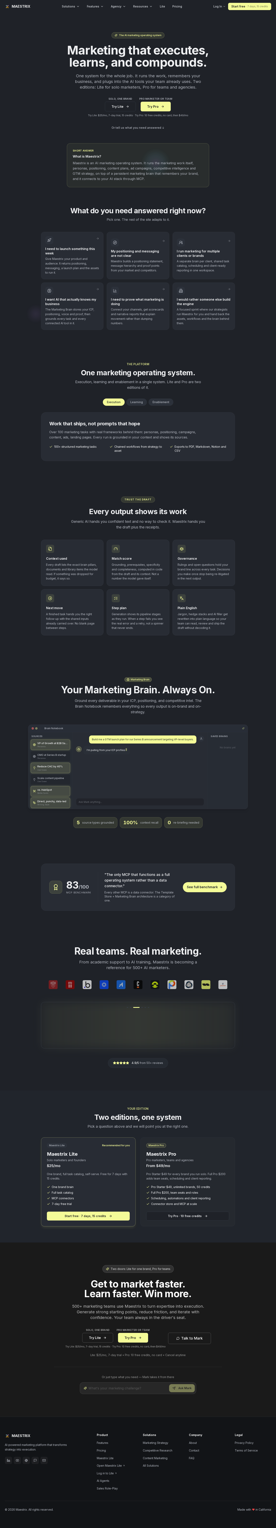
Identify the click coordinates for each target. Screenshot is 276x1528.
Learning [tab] (136, 402)
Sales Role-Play (107, 1488)
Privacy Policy (244, 1442)
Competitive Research (157, 1450)
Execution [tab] (114, 402)
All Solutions (151, 1465)
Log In (217, 6)
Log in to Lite (105, 1473)
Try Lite (117, 107)
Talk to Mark (192, 1338)
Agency (116, 6)
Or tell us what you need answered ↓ (138, 127)
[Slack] (26, 1460)
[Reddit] (35, 1460)
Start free (249, 6)
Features (93, 6)
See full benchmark (202, 887)
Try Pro (153, 107)
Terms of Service (246, 1450)
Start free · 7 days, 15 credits (85, 1216)
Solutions (68, 6)
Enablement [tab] (161, 402)
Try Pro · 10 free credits (185, 1216)
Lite (162, 6)
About (193, 1442)
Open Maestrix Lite (109, 1465)
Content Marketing (155, 1458)
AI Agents (103, 1480)
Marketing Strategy (155, 1442)
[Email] (44, 1460)
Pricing (177, 6)
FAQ (191, 1458)
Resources (140, 6)
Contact (194, 1450)
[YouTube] (17, 1460)
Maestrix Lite (105, 1458)
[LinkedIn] (8, 1460)
